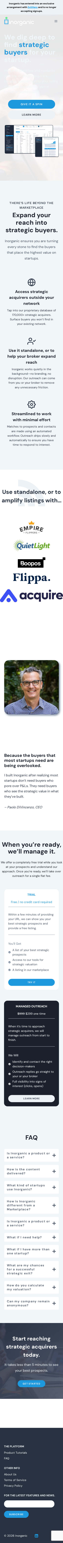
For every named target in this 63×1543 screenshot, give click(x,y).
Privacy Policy (13, 1486)
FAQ (6, 1458)
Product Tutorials (15, 1452)
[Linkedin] (36, 1536)
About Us (10, 1474)
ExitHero (33, 7)
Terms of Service (15, 1480)
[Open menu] (56, 21)
